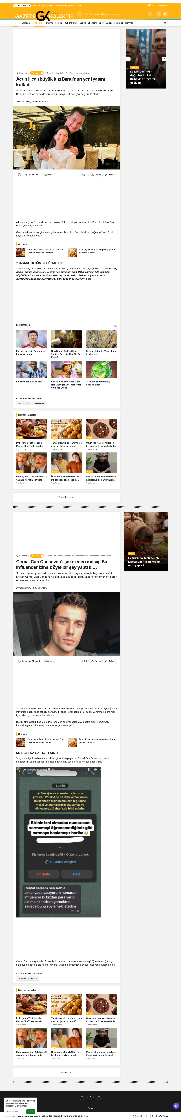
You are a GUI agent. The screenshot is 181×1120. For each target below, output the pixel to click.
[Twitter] (90, 1097)
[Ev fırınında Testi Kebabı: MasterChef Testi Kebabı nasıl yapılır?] (41, 252)
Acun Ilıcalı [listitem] (23, 403)
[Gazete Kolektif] (44, 16)
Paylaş (165, 1116)
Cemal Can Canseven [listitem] (27, 978)
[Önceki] (128, 59)
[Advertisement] (66, 50)
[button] (165, 14)
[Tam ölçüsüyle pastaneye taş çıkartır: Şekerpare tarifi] (92, 252)
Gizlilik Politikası (12, 1112)
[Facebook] (82, 1097)
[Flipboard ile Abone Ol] (49, 175)
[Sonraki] (164, 59)
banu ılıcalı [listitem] (38, 403)
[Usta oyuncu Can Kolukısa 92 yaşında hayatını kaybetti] (31, 468)
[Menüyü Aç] (79, 14)
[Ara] (150, 14)
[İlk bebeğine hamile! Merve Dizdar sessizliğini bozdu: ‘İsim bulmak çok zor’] (66, 468)
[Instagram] (99, 1097)
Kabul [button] (30, 1112)
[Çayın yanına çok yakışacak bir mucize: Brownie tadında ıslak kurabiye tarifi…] (101, 434)
